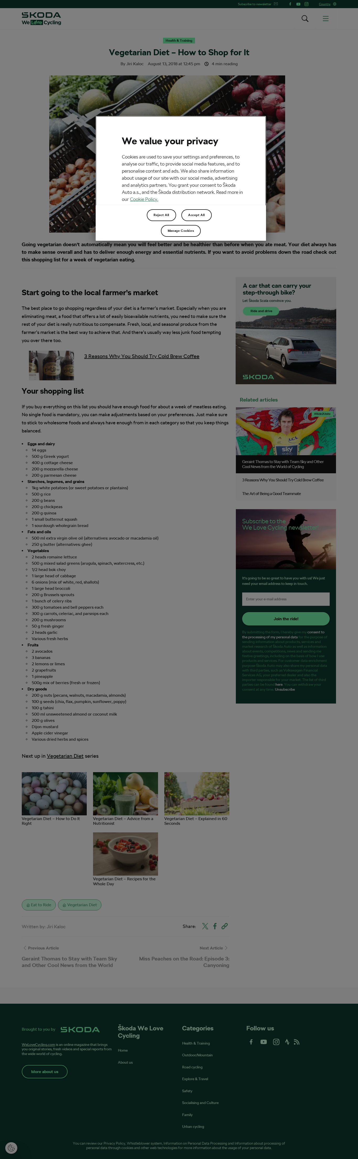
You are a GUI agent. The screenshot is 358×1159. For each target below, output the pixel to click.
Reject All (161, 215)
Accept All (196, 215)
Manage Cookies (181, 231)
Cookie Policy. (144, 199)
